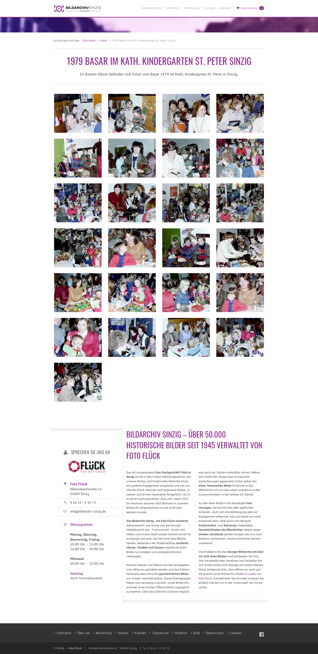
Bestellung (192, 8)
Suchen (210, 8)
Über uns (172, 8)
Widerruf (181, 633)
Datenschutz (215, 633)
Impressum (160, 633)
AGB (196, 633)
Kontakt (225, 8)
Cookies (235, 633)
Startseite (89, 40)
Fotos (103, 40)
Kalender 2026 (151, 8)
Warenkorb (251, 8)
